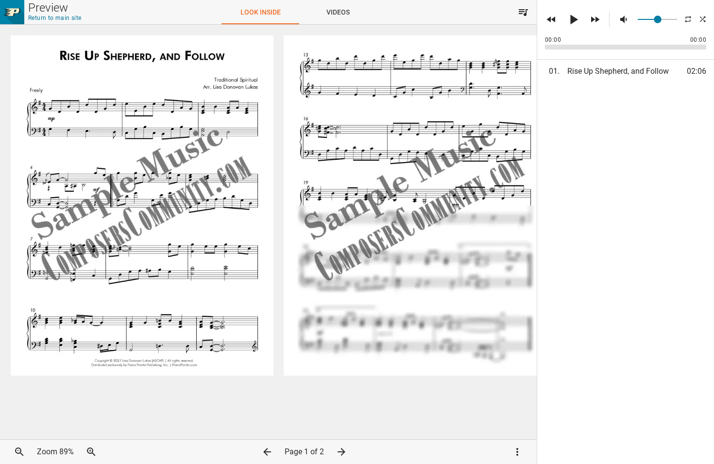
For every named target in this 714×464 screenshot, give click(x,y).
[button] (523, 12)
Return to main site (55, 18)
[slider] (657, 19)
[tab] (260, 12)
